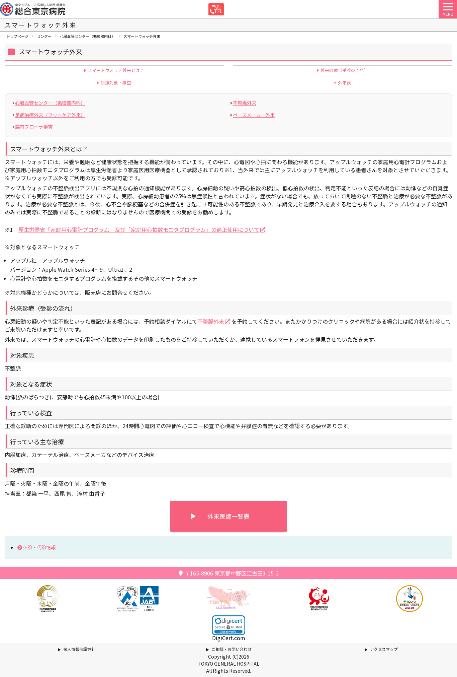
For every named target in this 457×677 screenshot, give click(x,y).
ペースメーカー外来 (253, 114)
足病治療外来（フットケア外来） (50, 114)
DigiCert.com (228, 638)
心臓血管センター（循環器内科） (50, 102)
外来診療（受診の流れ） (344, 70)
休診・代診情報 (39, 547)
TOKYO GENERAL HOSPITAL (228, 663)
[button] (228, 625)
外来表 (344, 83)
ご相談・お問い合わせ (231, 649)
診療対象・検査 (116, 83)
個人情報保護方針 (79, 649)
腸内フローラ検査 (33, 126)
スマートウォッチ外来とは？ (116, 70)
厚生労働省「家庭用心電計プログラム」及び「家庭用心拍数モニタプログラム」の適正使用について (138, 229)
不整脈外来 (244, 102)
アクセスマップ (384, 649)
